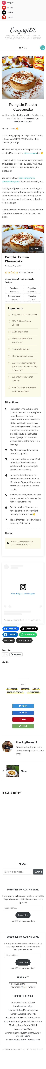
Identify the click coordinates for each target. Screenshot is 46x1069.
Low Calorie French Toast (23, 1002)
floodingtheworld (20, 115)
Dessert (30, 118)
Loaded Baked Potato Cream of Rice (23, 1040)
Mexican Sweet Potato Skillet (23, 1025)
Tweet (24, 706)
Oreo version (30, 153)
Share (24, 713)
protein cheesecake (15, 692)
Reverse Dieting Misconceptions (23, 1010)
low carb (25, 689)
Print (24, 726)
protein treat (33, 692)
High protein (12, 689)
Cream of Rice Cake (23, 1029)
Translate (31, 987)
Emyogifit (23, 29)
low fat (36, 689)
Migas (24, 771)
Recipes (28, 121)
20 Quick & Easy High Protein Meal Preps (23, 1021)
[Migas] (13, 771)
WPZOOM (40, 1049)
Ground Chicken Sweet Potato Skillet (23, 1017)
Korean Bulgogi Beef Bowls (23, 1014)
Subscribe (23, 915)
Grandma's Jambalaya (23, 1006)
